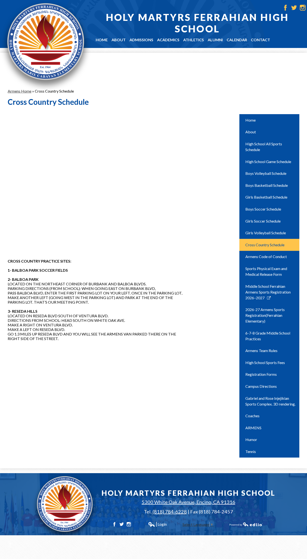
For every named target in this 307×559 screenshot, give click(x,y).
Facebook (285, 8)
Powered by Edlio (246, 524)
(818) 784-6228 (170, 511)
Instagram (303, 8)
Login (157, 524)
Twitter (294, 8)
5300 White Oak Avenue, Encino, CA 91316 (188, 502)
